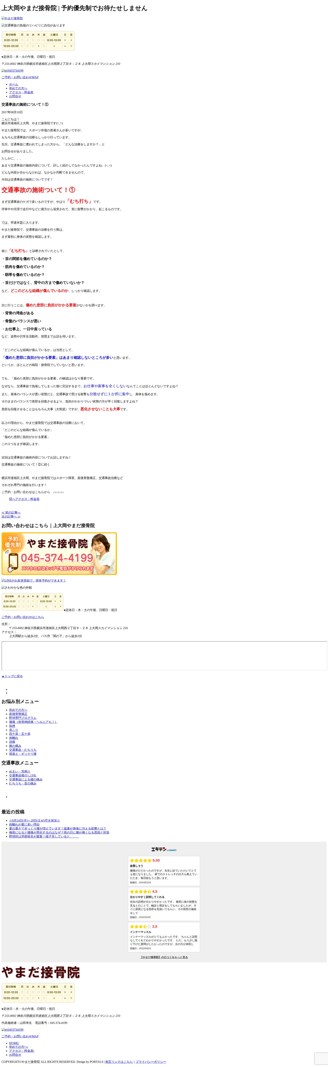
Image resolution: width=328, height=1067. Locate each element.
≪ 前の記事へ (11, 512)
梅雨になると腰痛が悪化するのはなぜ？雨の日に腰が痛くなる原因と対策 (59, 832)
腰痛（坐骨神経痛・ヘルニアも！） (33, 721)
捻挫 (12, 725)
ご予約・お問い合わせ (17, 77)
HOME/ (14, 1043)
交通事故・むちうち (22, 749)
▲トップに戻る (12, 676)
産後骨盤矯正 (18, 714)
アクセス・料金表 (21, 92)
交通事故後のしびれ (22, 775)
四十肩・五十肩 (19, 733)
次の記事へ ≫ (11, 516)
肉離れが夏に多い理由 (24, 824)
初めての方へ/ (18, 1046)
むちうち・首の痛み (22, 783)
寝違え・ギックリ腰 (22, 753)
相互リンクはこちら (119, 1061)
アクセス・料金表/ (21, 1050)
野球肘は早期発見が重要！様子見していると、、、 (44, 836)
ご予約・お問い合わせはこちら (23, 617)
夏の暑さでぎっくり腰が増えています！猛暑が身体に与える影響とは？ (57, 828)
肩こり (13, 729)
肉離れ (13, 737)
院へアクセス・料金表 (24, 499)
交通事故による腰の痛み (26, 779)
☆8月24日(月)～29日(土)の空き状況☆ (34, 820)
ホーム (13, 84)
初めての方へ (18, 88)
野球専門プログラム (22, 718)
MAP (35, 77)
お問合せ (15, 96)
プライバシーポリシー (151, 1061)
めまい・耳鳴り (19, 771)
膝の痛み (15, 745)
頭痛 (12, 741)
